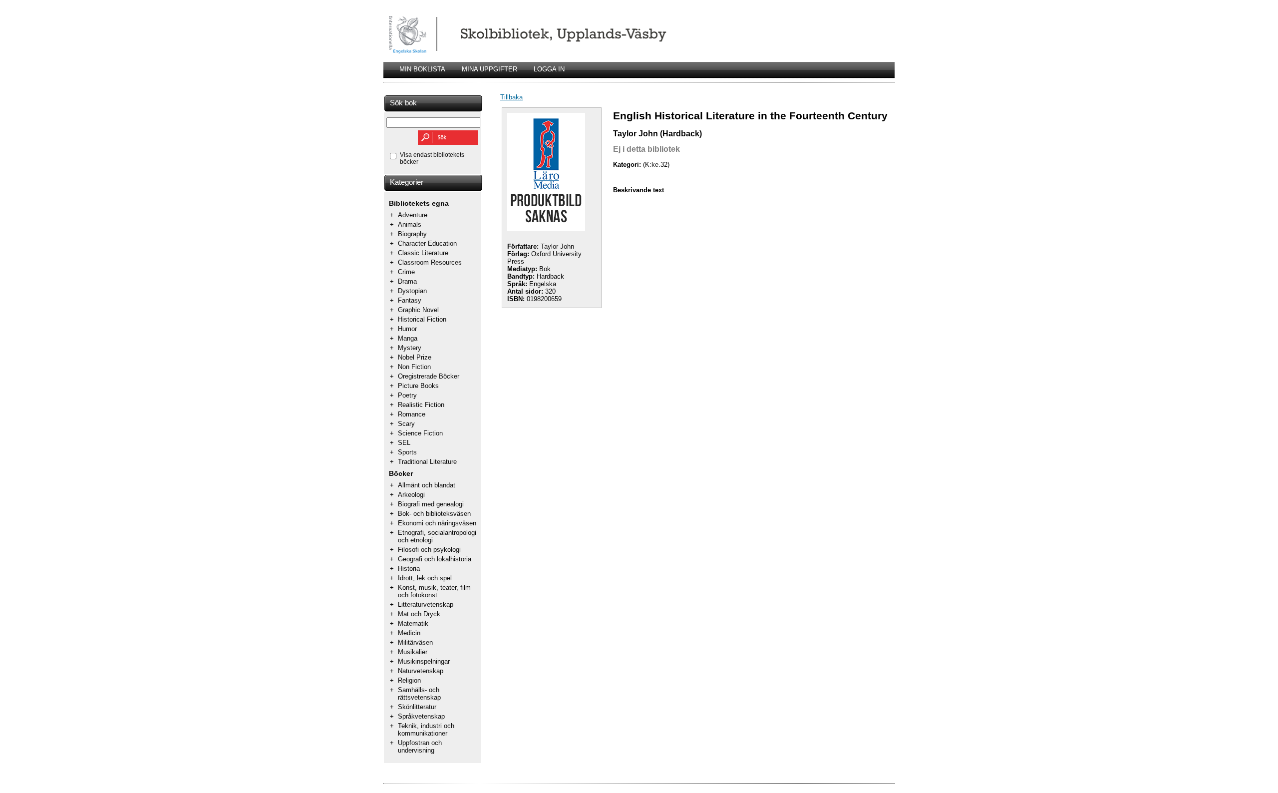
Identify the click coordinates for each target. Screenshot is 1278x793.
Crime (406, 272)
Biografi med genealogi (431, 504)
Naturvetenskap (420, 671)
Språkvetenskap (421, 716)
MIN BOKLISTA (422, 69)
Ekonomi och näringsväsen (437, 523)
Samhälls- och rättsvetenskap (419, 693)
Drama (407, 281)
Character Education (427, 243)
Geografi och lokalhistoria (434, 559)
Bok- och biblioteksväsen (434, 513)
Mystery (409, 348)
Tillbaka (511, 97)
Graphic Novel (418, 310)
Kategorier (406, 182)
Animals (409, 224)
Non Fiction (414, 367)
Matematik (413, 623)
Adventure (412, 215)
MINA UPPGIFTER (489, 69)
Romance (411, 414)
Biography (412, 234)
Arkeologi (411, 494)
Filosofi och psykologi (429, 549)
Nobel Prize (414, 357)
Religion (409, 680)
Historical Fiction (422, 319)
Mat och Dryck (419, 614)
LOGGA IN (549, 69)
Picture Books (418, 386)
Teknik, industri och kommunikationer (426, 729)
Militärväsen (415, 642)
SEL (404, 442)
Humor (407, 329)
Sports (407, 452)
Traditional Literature (427, 461)
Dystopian (412, 291)
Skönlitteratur (417, 707)
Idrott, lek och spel (425, 578)
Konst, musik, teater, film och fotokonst (434, 591)
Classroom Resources (430, 262)
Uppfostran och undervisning (420, 746)
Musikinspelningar (424, 661)
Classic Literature (423, 253)
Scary (406, 423)
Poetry (407, 395)
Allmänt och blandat (426, 485)
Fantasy (409, 300)
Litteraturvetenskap (425, 604)
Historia (409, 568)
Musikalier (412, 652)
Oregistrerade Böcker (428, 376)
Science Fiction (420, 433)
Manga (407, 338)
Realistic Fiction (421, 404)
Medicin (409, 633)
